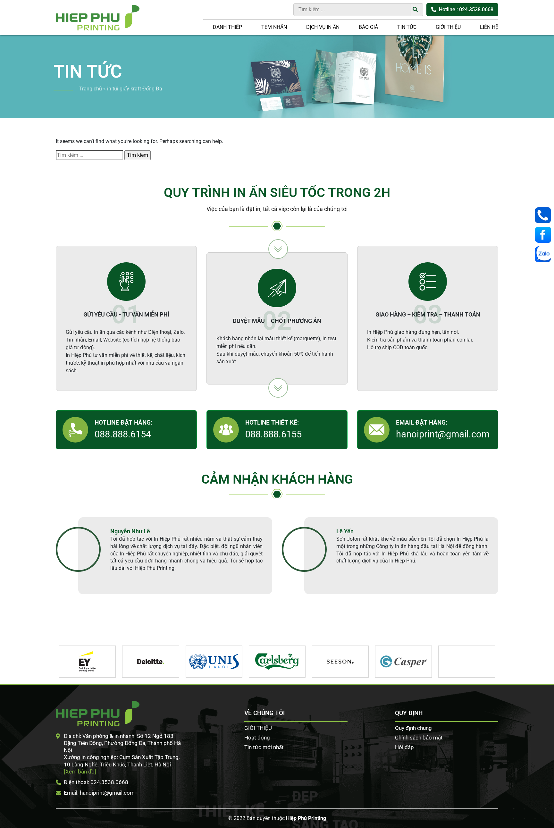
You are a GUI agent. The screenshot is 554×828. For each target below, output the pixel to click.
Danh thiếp (227, 27)
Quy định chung (413, 728)
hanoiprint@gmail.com (443, 434)
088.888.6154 (123, 434)
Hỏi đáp (404, 747)
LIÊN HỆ (489, 27)
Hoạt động (257, 737)
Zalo (544, 254)
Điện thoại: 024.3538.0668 (96, 782)
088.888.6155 (273, 434)
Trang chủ (90, 89)
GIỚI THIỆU (448, 27)
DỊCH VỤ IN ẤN (323, 27)
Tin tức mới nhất (264, 747)
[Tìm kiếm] (415, 10)
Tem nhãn (274, 27)
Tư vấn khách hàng (544, 215)
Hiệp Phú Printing (306, 818)
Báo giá (368, 27)
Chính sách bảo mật (419, 737)
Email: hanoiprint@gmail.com (99, 793)
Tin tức (406, 27)
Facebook (544, 235)
